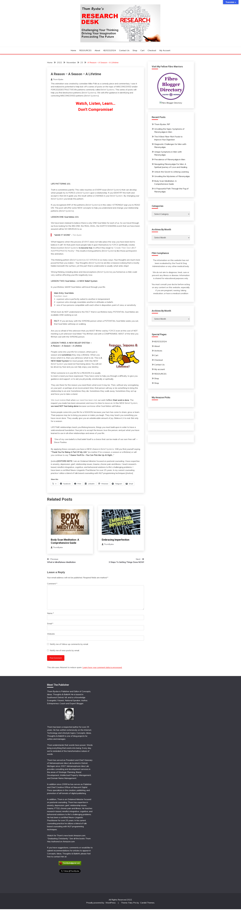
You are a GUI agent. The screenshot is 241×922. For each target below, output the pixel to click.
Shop (135, 50)
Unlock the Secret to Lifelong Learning (171, 171)
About (97, 50)
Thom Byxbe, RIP (162, 124)
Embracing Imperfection (115, 539)
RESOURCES (85, 50)
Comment (52, 583)
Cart (142, 50)
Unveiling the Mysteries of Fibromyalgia (172, 176)
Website (51, 634)
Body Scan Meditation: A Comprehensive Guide (65, 541)
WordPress (110, 902)
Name (50, 613)
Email (50, 623)
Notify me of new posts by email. (64, 650)
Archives (158, 350)
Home (73, 50)
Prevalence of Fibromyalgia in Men (169, 159)
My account (164, 50)
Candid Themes (147, 902)
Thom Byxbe (58, 79)
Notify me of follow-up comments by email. (69, 644)
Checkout (152, 50)
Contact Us (124, 50)
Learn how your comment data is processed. (102, 667)
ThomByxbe (58, 547)
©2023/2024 (109, 50)
